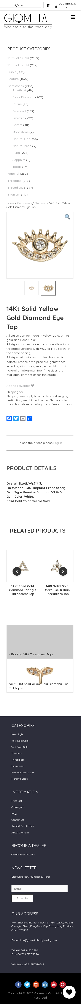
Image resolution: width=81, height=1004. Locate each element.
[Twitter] (27, 984)
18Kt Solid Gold (18, 65)
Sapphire (19, 160)
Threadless (15, 188)
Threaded (15, 181)
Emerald (18, 118)
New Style (17, 734)
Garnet (17, 125)
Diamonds (17, 766)
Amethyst (19, 90)
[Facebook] (18, 984)
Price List (16, 800)
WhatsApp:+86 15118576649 (27, 964)
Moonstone (21, 132)
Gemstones (16, 86)
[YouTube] (54, 984)
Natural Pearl (22, 146)
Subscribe (22, 898)
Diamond (19, 111)
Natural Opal (22, 139)
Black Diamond (23, 97)
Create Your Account (23, 854)
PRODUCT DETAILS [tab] (31, 468)
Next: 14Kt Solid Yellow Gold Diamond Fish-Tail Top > (39, 686)
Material (13, 174)
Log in (57, 443)
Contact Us (17, 819)
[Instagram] (36, 984)
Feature (13, 79)
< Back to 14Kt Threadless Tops (31, 654)
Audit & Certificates (22, 826)
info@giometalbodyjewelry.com (38, 940)
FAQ (14, 813)
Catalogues (17, 807)
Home (10, 203)
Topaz (17, 167)
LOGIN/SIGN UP (67, 5)
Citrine (17, 104)
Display (13, 72)
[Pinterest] (62, 984)
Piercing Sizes (19, 778)
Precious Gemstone (22, 772)
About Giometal (20, 832)
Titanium (14, 194)
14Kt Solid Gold (18, 58)
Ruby (16, 153)
